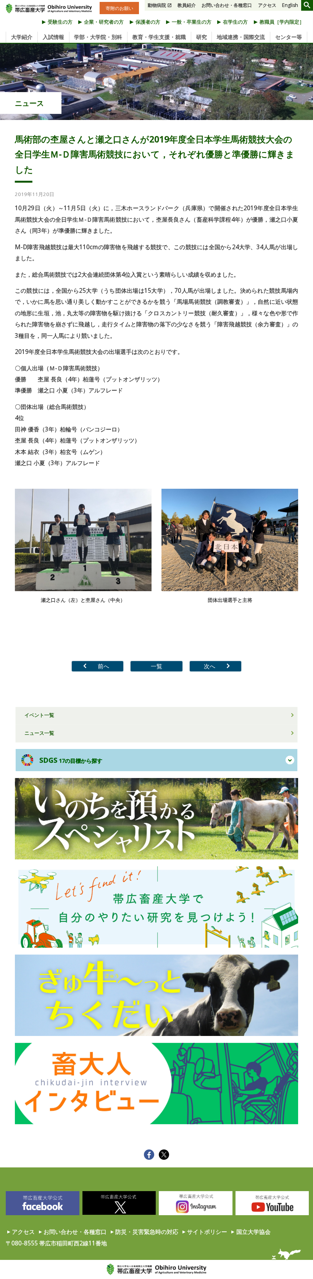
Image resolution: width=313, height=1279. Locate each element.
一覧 (156, 666)
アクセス (267, 5)
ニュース (29, 103)
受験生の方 (60, 21)
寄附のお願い (119, 8)
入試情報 (53, 37)
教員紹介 (186, 5)
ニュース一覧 (39, 732)
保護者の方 (148, 21)
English (290, 5)
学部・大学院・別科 (98, 37)
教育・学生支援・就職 (159, 37)
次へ (209, 666)
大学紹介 (21, 37)
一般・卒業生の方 (191, 21)
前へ (103, 666)
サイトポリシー (207, 1231)
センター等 (288, 37)
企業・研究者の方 (104, 21)
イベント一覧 (39, 715)
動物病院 (157, 5)
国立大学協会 (253, 1231)
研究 (201, 37)
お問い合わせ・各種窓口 (227, 5)
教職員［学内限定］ (282, 21)
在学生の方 (235, 21)
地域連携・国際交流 (241, 37)
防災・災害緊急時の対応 (146, 1231)
